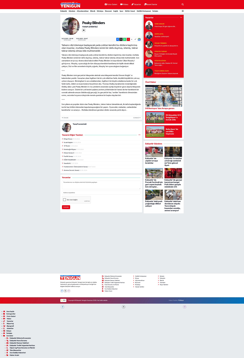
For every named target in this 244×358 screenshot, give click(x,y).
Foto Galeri (112, 4)
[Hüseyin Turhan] (149, 54)
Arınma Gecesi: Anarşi (71, 170)
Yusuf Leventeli (90, 27)
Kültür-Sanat (130, 11)
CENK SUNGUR (159, 24)
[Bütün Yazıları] (139, 135)
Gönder (66, 207)
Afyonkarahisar (83, 11)
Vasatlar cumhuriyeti (162, 36)
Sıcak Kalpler (68, 142)
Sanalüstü (67, 163)
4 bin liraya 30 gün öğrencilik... (165, 26)
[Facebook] (61, 278)
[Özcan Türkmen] (149, 44)
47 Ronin (67, 146)
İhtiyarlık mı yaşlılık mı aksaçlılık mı (166, 46)
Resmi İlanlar (151, 4)
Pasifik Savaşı (68, 156)
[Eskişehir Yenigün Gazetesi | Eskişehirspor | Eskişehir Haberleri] (70, 4)
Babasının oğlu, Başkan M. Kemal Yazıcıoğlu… (166, 64)
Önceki (65, 118)
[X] (65, 278)
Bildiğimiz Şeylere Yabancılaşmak (166, 73)
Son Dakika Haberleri (111, 276)
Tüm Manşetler (109, 274)
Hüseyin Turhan (161, 51)
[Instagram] (68, 278)
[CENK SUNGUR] (149, 25)
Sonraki (136, 118)
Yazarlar (137, 4)
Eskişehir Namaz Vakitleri (112, 268)
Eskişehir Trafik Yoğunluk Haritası (115, 270)
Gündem (72, 11)
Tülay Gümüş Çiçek (162, 71)
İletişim (155, 11)
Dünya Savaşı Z (69, 153)
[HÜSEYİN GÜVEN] (149, 63)
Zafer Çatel (159, 34)
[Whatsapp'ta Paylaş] (124, 39)
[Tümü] (181, 17)
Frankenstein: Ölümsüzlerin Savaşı (76, 167)
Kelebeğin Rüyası (70, 149)
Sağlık (115, 11)
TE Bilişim (181, 288)
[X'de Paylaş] (121, 39)
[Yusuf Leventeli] (71, 26)
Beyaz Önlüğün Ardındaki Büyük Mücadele (166, 55)
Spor (121, 11)
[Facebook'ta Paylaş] (117, 39)
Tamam (182, 355)
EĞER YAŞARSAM (70, 160)
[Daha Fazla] (128, 39)
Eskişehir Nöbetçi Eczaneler (113, 264)
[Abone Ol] (139, 39)
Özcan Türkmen (161, 43)
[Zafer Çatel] (149, 35)
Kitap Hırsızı (68, 139)
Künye (137, 266)
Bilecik (92, 11)
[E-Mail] (83, 30)
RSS (64, 288)
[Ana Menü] (183, 11)
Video (125, 4)
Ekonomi (108, 11)
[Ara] (183, 4)
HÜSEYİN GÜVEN (160, 60)
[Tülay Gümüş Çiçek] (149, 72)
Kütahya (100, 11)
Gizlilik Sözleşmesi (144, 11)
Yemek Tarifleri (139, 274)
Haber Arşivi (108, 279)
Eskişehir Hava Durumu (111, 266)
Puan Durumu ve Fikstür (112, 272)
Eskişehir (63, 11)
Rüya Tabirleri (164, 272)
